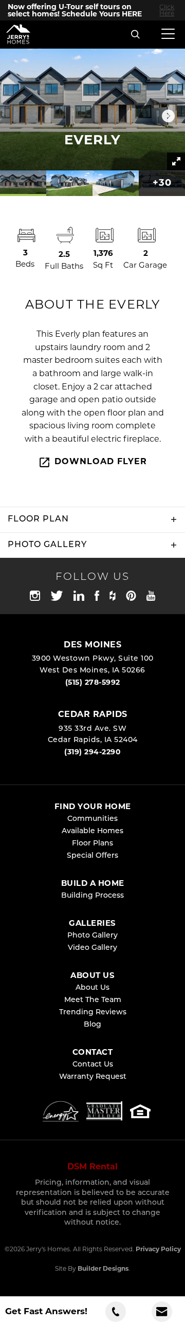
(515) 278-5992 (92, 682)
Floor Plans (92, 843)
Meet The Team (92, 1000)
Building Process (92, 896)
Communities (92, 819)
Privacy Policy (158, 1249)
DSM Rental (92, 1166)
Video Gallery (92, 948)
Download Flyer (100, 461)
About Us (92, 988)
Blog (92, 1025)
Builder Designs (103, 1268)
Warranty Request (92, 1077)
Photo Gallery (92, 936)
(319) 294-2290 (92, 751)
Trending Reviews (92, 1012)
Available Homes (92, 831)
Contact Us (92, 1065)
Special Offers (92, 856)
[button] (135, 35)
